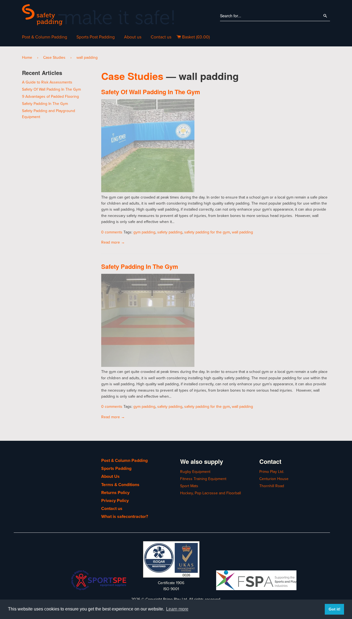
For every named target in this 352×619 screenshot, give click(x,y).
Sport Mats (189, 486)
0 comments (111, 232)
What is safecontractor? (124, 516)
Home (27, 57)
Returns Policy (115, 492)
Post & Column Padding (44, 37)
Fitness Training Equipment (203, 478)
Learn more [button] (177, 609)
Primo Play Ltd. (271, 471)
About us (132, 37)
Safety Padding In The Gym (139, 266)
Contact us (161, 37)
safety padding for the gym (207, 232)
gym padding (144, 232)
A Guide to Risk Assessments (47, 82)
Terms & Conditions (120, 484)
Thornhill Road (271, 486)
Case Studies (54, 57)
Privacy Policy (115, 500)
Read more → (113, 242)
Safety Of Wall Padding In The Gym (150, 91)
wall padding (242, 232)
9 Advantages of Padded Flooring (50, 96)
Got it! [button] (334, 609)
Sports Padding (116, 468)
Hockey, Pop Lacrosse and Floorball (210, 493)
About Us (110, 476)
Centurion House (273, 478)
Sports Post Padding (95, 37)
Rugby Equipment (195, 471)
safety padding (169, 232)
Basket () (195, 37)
